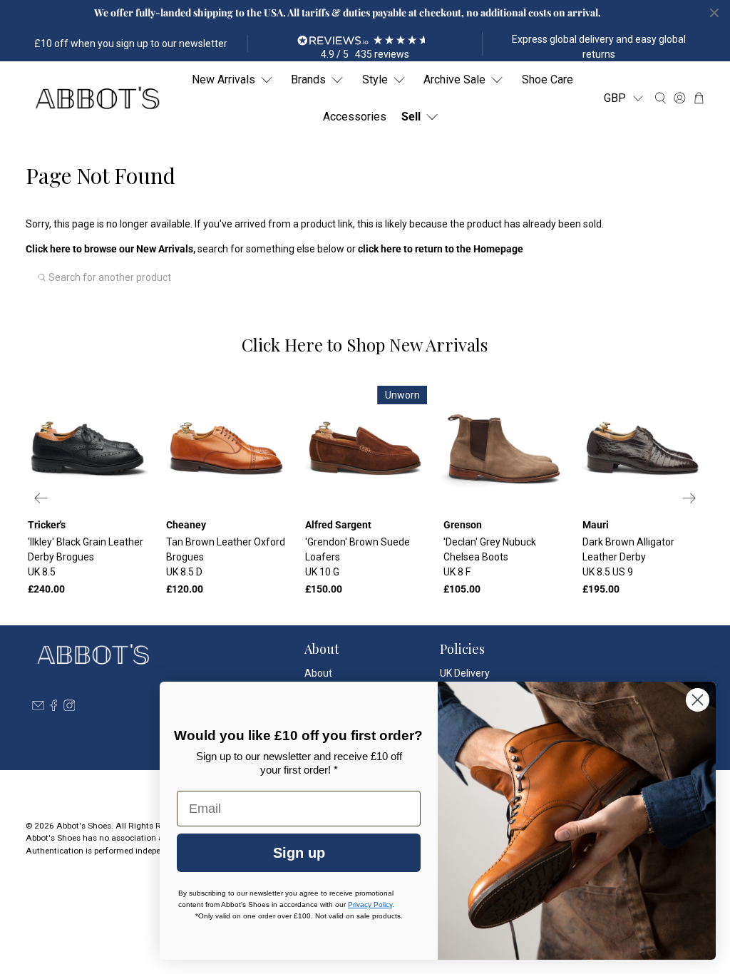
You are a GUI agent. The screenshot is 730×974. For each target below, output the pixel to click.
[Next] (688, 498)
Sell (411, 116)
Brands (308, 79)
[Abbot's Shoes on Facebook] (54, 707)
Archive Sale (454, 79)
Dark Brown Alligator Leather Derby (628, 557)
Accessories (354, 116)
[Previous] (41, 498)
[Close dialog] (697, 699)
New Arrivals (223, 79)
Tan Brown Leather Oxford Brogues (225, 557)
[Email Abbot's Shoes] (38, 707)
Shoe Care (547, 79)
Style (375, 79)
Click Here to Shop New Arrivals (365, 344)
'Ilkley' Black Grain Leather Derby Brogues (85, 557)
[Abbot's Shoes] (97, 98)
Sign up (299, 853)
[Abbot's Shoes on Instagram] (69, 707)
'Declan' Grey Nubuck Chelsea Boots (489, 557)
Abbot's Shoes (83, 826)
